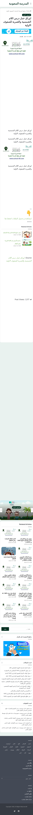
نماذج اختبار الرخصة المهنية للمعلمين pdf (20, 667)
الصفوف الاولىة (10, 11)
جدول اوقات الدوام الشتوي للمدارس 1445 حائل (18, 676)
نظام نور (29, 763)
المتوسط (5, 746)
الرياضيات (8, 743)
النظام (17, 749)
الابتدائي (24, 743)
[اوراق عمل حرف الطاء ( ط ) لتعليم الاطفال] (8, 587)
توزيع (30, 752)
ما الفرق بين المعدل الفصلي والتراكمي (21, 691)
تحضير (6, 749)
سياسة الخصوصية (27, 768)
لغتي (20, 752)
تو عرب (30, 788)
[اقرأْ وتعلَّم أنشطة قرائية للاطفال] (8, 551)
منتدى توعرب (28, 796)
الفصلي (11, 746)
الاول (19, 743)
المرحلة (29, 749)
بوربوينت (12, 749)
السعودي (29, 746)
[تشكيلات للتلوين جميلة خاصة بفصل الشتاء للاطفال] (8, 569)
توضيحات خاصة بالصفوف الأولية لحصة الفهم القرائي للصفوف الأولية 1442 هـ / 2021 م (25, 595)
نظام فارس (29, 765)
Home (28, 11)
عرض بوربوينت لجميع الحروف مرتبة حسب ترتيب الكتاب (15, 512)
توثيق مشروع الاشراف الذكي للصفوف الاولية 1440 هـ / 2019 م (24, 540)
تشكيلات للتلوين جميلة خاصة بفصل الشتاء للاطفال (9, 575)
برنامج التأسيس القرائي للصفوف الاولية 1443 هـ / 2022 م (25, 576)
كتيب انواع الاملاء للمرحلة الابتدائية (12, 232)
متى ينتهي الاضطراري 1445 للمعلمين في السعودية (17, 670)
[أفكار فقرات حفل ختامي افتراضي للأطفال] (24, 607)
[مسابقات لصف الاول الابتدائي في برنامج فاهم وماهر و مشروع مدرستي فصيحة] (8, 607)
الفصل (16, 746)
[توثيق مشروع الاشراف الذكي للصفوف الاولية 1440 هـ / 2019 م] (24, 533)
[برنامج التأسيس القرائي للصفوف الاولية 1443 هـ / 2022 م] (24, 569)
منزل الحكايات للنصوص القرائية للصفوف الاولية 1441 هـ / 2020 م (26, 558)
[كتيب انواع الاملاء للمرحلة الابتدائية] (27, 234)
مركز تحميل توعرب (27, 799)
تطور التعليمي (28, 794)
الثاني (14, 743)
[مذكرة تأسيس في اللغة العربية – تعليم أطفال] (27, 242)
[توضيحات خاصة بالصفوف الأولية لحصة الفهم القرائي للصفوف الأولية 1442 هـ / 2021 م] (24, 587)
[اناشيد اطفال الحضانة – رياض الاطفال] (8, 533)
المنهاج (23, 749)
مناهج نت (29, 791)
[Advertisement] (16, 76)
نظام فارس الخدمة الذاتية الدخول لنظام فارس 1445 (17, 693)
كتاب (25, 752)
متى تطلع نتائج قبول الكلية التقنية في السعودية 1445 (17, 696)
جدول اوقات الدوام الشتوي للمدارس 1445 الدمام (18, 673)
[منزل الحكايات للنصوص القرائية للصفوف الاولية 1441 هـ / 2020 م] (24, 551)
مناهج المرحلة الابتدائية (20, 11)
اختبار (29, 743)
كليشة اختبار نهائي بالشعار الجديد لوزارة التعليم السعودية (16, 679)
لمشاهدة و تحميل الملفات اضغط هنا (18, 218)
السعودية (22, 746)
